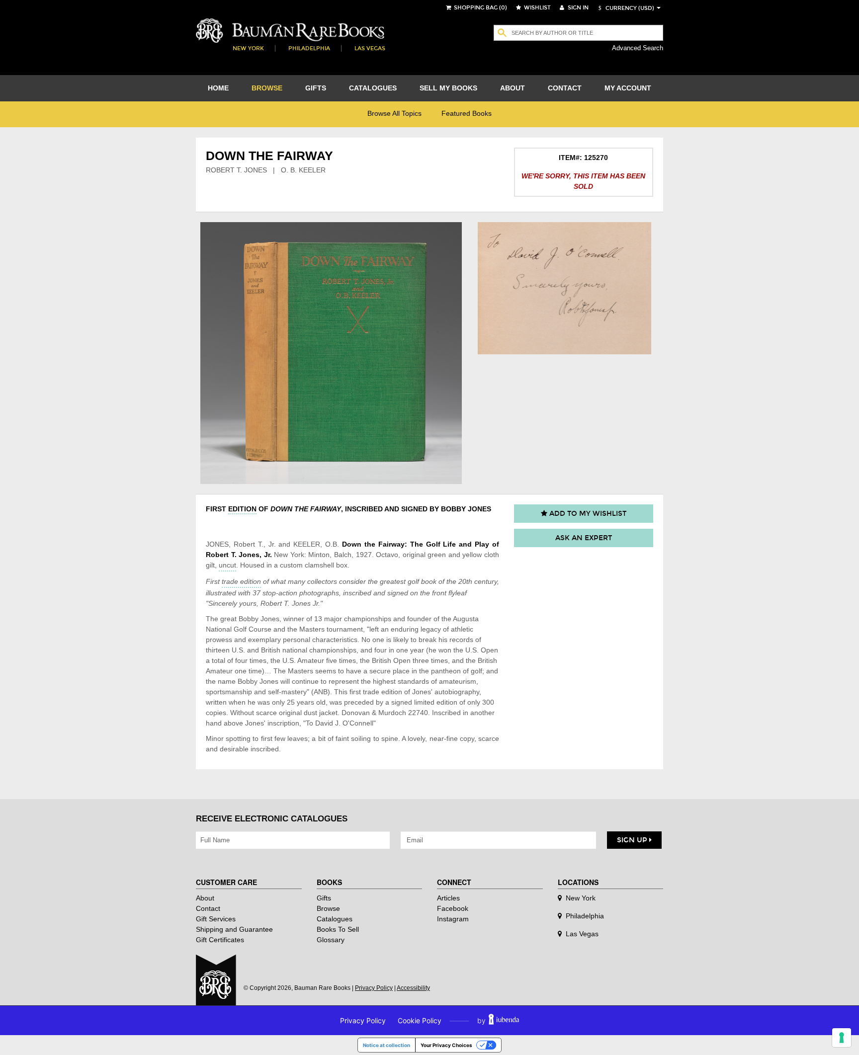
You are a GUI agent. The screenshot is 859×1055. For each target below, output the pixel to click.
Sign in (577, 7)
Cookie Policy (419, 1020)
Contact (208, 908)
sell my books (448, 88)
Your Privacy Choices (446, 1045)
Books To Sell (338, 929)
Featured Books (466, 113)
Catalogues (334, 919)
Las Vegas (369, 48)
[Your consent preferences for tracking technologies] (841, 1037)
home (218, 88)
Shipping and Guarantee (234, 929)
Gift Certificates (220, 940)
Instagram (453, 919)
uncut (227, 565)
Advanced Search (637, 48)
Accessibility (413, 987)
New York (248, 48)
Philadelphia (309, 48)
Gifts (324, 898)
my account (627, 88)
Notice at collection (386, 1045)
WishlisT (536, 7)
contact (565, 88)
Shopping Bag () (479, 7)
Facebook (452, 908)
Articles (448, 898)
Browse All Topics (394, 113)
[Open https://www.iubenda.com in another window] (504, 1020)
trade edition (241, 581)
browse (267, 88)
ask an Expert (583, 538)
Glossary (330, 940)
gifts (315, 88)
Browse (328, 908)
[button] (625, 8)
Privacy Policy (374, 987)
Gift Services (216, 919)
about (512, 88)
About (205, 898)
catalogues (373, 88)
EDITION (242, 509)
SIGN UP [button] (633, 840)
